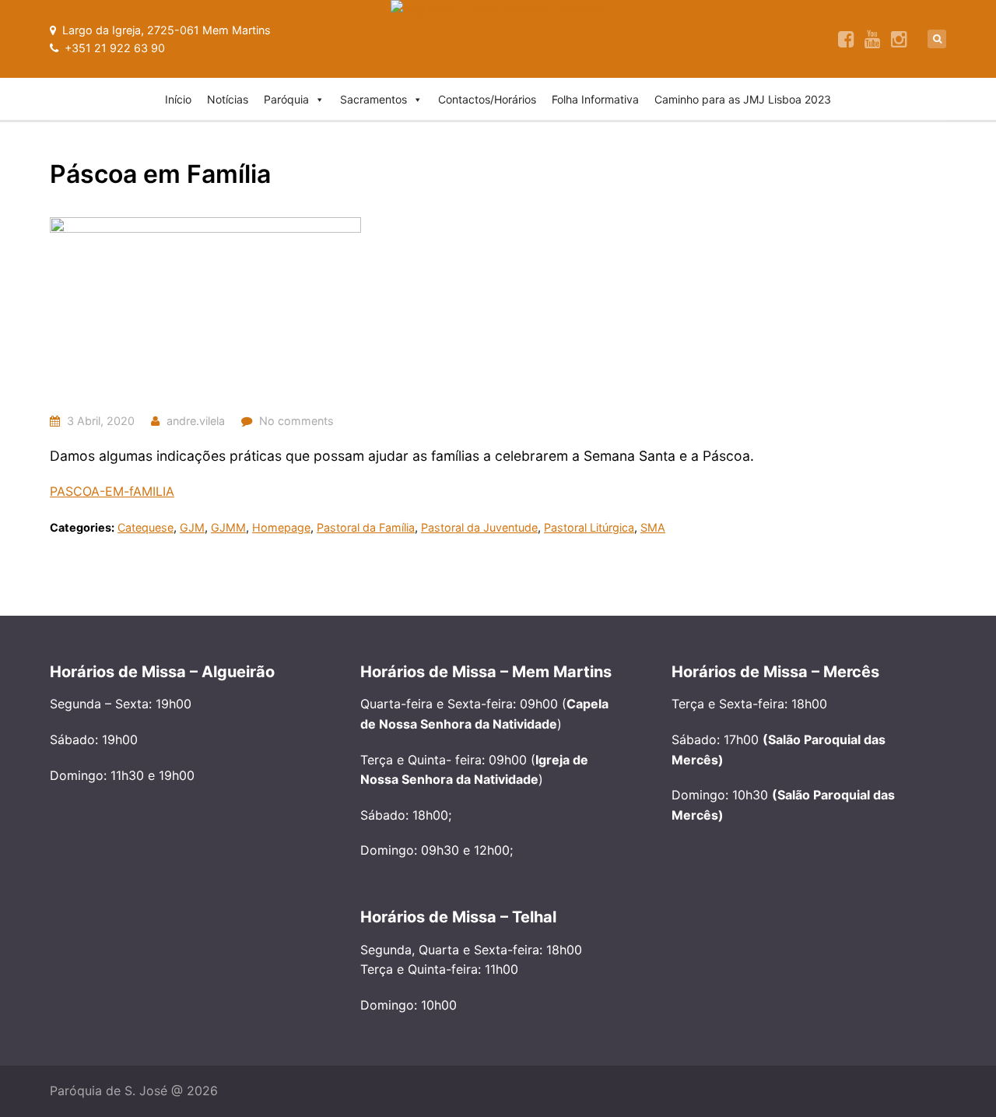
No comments (296, 420)
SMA (652, 527)
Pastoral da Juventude (479, 527)
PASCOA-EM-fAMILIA (112, 491)
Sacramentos (373, 99)
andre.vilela (196, 420)
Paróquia (286, 99)
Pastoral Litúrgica (589, 527)
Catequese (145, 527)
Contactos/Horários (487, 99)
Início (178, 99)
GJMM (228, 527)
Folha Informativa (595, 99)
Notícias (227, 99)
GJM (192, 527)
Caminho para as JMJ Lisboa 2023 (742, 99)
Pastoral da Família (366, 527)
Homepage (281, 527)
